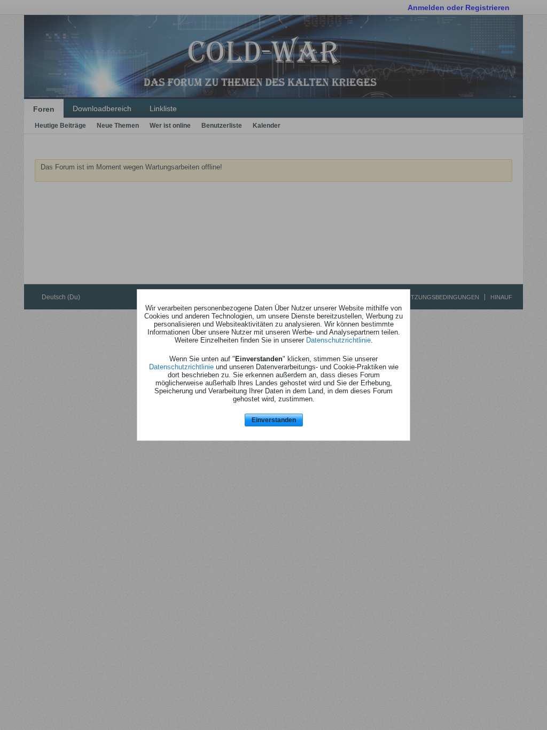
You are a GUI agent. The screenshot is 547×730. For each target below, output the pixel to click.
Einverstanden (274, 420)
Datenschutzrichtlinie (338, 340)
